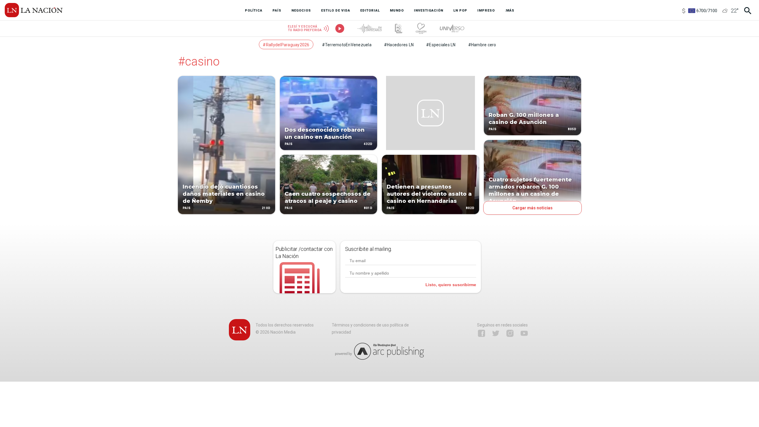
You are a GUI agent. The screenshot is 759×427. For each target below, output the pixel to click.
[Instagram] (510, 333)
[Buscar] (747, 10)
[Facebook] (481, 333)
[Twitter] (495, 333)
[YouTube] (524, 333)
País (187, 208)
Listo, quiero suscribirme (450, 284)
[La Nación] (34, 10)
